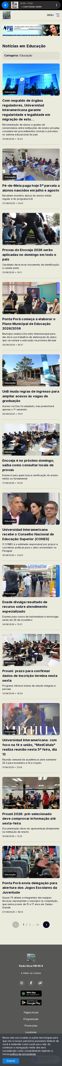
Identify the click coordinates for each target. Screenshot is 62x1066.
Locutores (31, 1032)
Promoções (31, 1025)
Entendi (11, 1060)
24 (37, 924)
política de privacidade (23, 1054)
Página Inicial (31, 1012)
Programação (31, 1019)
